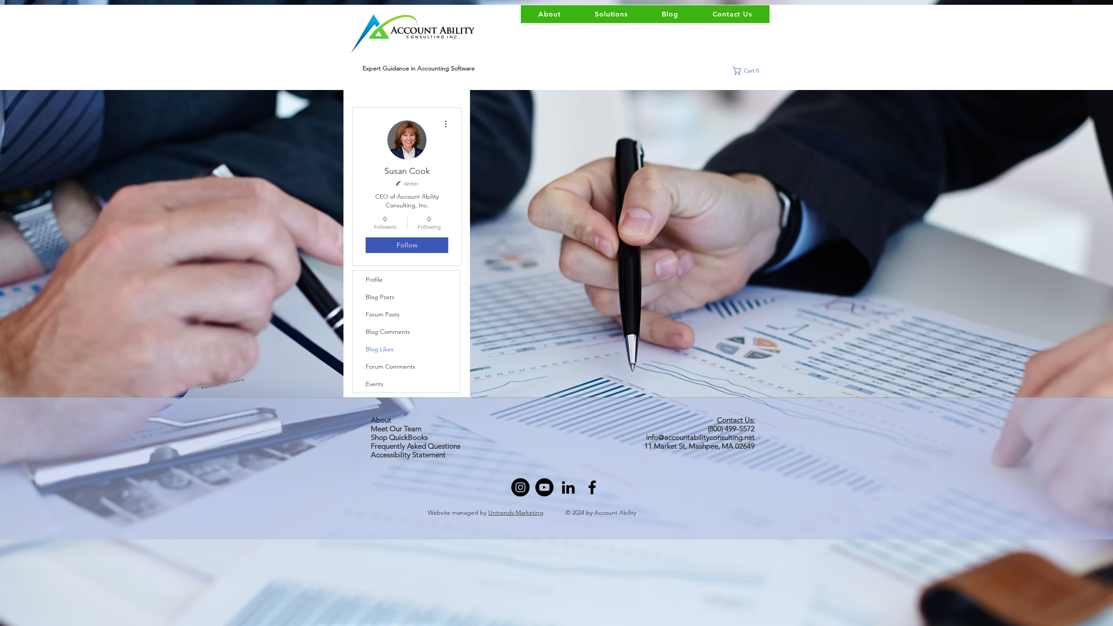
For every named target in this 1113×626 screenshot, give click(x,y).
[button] (749, 71)
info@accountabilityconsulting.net (700, 437)
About (381, 420)
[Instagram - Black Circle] (520, 487)
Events (374, 384)
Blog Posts (380, 297)
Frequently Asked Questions (415, 446)
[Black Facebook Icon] (592, 487)
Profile (374, 279)
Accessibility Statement (408, 454)
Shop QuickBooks (400, 437)
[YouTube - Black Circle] (544, 487)
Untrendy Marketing (515, 512)
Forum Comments (390, 366)
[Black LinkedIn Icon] (568, 487)
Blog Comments (388, 332)
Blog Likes (379, 349)
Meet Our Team (396, 428)
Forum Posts (383, 314)
